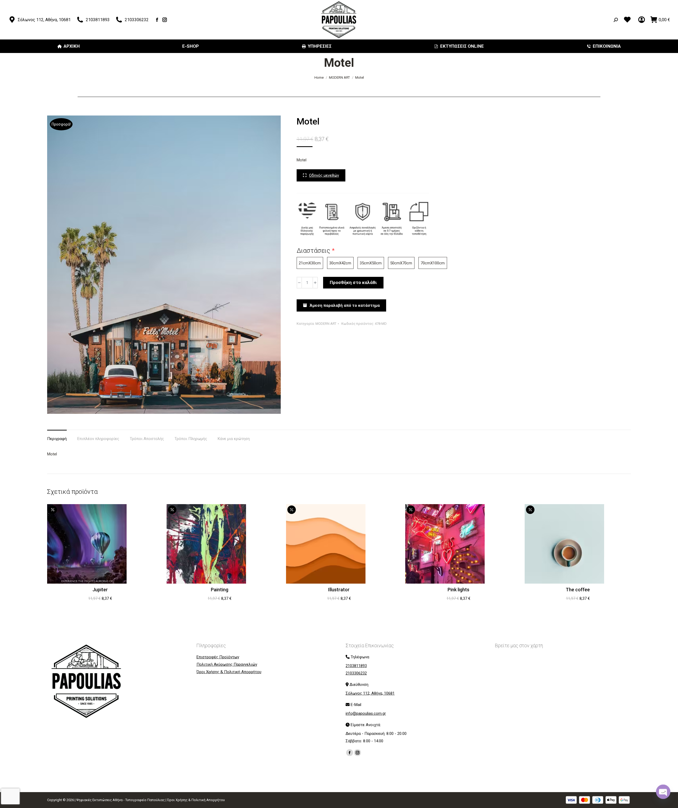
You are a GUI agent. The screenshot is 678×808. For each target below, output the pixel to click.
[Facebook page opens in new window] (157, 19)
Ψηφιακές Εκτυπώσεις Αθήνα (99, 800)
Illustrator (339, 589)
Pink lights (458, 589)
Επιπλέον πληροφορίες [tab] (98, 438)
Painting (219, 589)
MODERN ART (325, 324)
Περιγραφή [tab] (57, 438)
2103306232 (137, 19)
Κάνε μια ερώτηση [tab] (234, 438)
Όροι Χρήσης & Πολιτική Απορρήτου (196, 800)
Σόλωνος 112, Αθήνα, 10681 (44, 19)
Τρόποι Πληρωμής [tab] (191, 438)
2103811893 (98, 19)
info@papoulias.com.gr (366, 713)
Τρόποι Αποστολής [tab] (147, 438)
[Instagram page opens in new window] (165, 19)
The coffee (578, 589)
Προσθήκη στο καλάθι (353, 282)
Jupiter (100, 589)
